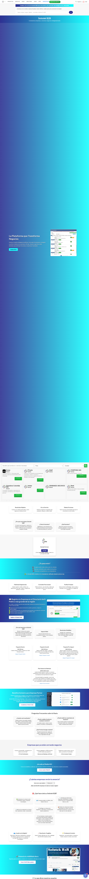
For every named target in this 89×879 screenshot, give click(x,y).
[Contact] (76, 1)
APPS (40, 1)
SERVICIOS (17, 1)
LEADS (35, 1)
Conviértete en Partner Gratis (27, 704)
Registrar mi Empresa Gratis (16, 617)
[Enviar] (71, 12)
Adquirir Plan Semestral (44, 683)
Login (86, 1)
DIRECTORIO (29, 1)
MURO (23, 1)
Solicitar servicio (54, 1)
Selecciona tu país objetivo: (39, 783)
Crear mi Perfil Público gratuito (27, 862)
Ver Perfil (44, 550)
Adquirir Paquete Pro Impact (69, 658)
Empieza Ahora (13, 249)
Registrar (79, 1)
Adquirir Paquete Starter (20, 654)
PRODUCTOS (10, 1)
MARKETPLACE (46, 1)
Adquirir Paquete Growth (44, 655)
